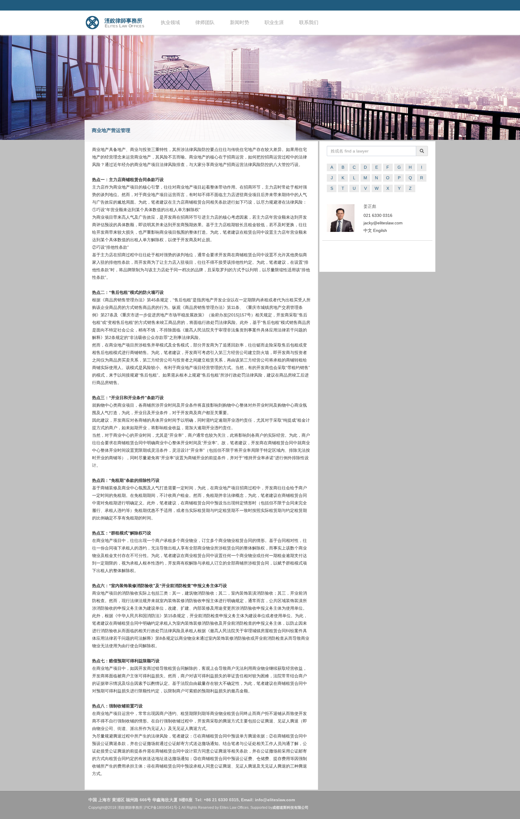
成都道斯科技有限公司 (290, 807)
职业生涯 (274, 22)
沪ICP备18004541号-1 (162, 807)
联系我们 (308, 22)
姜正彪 (370, 206)
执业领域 (170, 22)
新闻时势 (239, 22)
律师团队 (205, 22)
